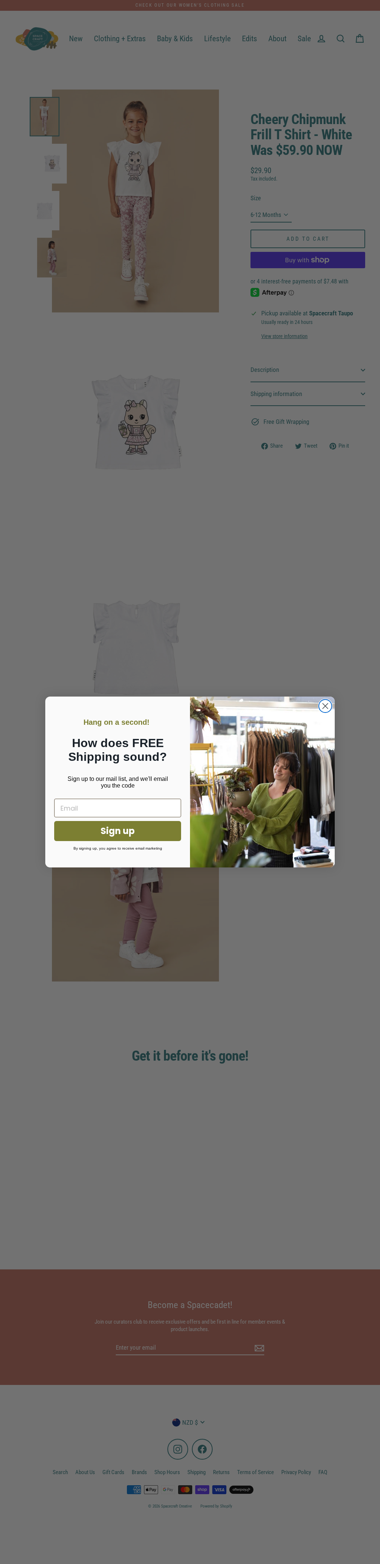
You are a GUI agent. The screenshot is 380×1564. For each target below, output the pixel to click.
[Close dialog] (325, 706)
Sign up (118, 831)
